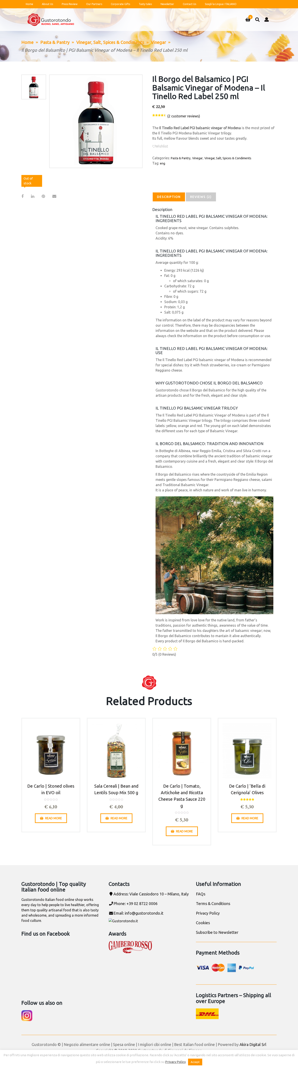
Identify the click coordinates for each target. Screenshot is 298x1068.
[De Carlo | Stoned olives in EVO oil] (50, 750)
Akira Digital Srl (253, 1044)
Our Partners (94, 4)
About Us (47, 4)
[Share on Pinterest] (43, 196)
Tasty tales (145, 4)
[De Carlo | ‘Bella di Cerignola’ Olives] (247, 750)
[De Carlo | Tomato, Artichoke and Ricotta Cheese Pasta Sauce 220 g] (181, 750)
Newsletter (167, 4)
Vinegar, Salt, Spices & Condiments (110, 42)
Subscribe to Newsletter (217, 932)
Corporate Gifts (120, 4)
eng (162, 163)
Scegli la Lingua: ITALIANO (220, 4)
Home (29, 4)
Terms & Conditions (213, 903)
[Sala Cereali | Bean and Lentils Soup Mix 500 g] (116, 750)
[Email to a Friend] (54, 196)
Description (169, 197)
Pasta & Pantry (55, 42)
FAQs (200, 894)
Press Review (69, 4)
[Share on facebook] (22, 196)
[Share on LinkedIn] (32, 196)
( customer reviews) (183, 116)
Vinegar (158, 42)
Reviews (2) (201, 197)
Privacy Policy (208, 913)
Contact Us (189, 4)
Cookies (203, 923)
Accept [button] (195, 1061)
